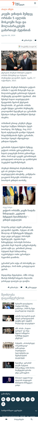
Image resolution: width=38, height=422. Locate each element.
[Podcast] (3, 404)
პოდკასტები (19, 419)
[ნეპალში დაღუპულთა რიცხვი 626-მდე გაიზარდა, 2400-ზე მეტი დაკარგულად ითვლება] (8, 305)
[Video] (6, 419)
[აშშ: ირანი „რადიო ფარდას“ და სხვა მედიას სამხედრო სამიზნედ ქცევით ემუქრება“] (8, 330)
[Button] (27, 40)
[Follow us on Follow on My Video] (18, 399)
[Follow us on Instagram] (23, 399)
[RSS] (33, 399)
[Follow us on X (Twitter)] (8, 399)
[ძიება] (31, 419)
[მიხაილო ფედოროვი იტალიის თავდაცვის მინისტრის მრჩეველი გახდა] (8, 380)
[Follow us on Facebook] (3, 399)
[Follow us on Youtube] (13, 399)
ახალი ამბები (7, 9)
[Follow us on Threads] (28, 399)
